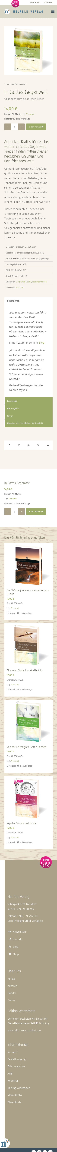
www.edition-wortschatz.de (24, 1030)
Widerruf (12, 1080)
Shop (16, 954)
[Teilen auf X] (19, 445)
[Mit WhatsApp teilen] (28, 445)
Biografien (20, 281)
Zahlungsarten (16, 1066)
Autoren (12, 985)
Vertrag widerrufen (18, 1087)
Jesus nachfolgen (39, 281)
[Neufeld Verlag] (23, 11)
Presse (11, 1000)
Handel (11, 993)
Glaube (28, 281)
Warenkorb (48, 2)
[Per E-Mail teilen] (48, 445)
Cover (10, 415)
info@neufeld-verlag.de (28, 920)
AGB (10, 1073)
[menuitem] (35, 2)
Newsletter (19, 931)
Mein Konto (35, 2)
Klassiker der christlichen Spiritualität (25, 423)
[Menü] (52, 11)
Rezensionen (13, 300)
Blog (41, 342)
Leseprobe (12, 400)
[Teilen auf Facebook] (9, 445)
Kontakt (18, 939)
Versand (30, 114)
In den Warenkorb (36, 127)
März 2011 (20, 287)
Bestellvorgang (16, 1059)
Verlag (11, 978)
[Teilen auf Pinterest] (38, 445)
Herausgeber (13, 408)
